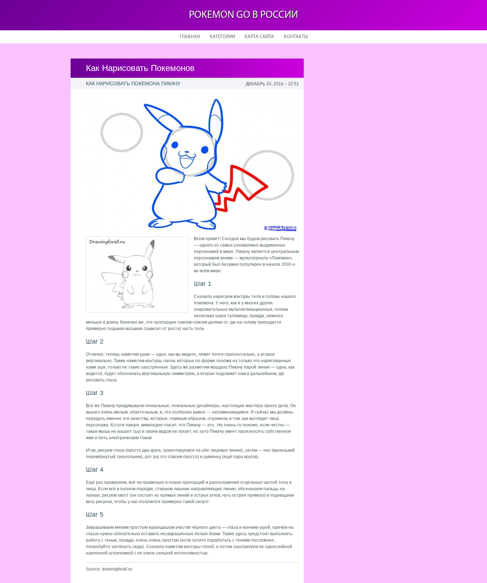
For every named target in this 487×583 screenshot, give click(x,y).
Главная (190, 37)
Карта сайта (259, 37)
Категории (222, 37)
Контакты (296, 37)
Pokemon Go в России (243, 15)
